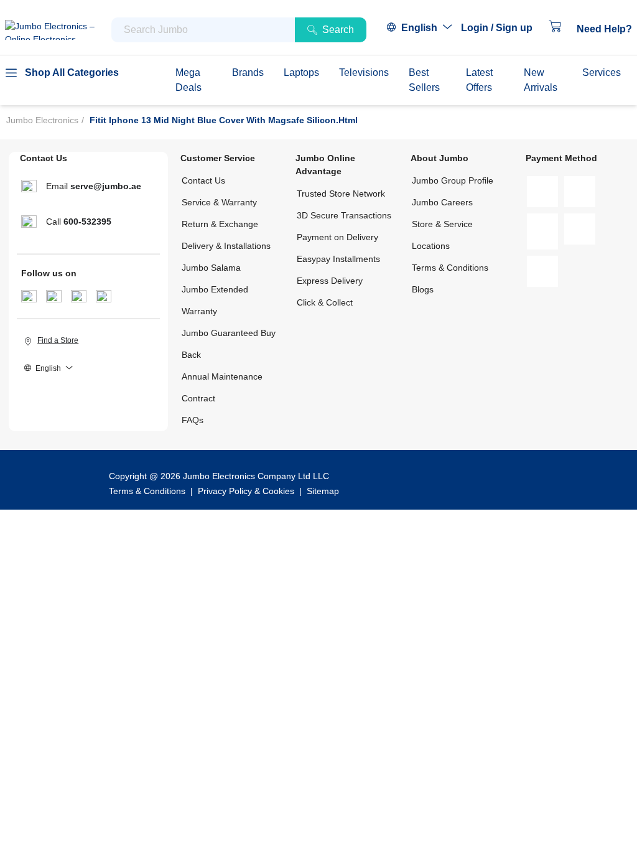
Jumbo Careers (442, 202)
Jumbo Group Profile (452, 180)
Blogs (423, 289)
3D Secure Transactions (344, 215)
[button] (503, 28)
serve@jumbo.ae (105, 186)
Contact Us (203, 180)
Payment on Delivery (337, 237)
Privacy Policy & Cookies (246, 491)
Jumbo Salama (211, 268)
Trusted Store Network (341, 193)
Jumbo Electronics (42, 120)
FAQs (192, 420)
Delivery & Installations (226, 246)
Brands (248, 72)
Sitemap (323, 491)
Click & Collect (325, 302)
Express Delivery (330, 281)
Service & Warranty (219, 202)
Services (601, 72)
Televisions (364, 72)
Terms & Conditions (450, 268)
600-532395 (87, 222)
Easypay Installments (338, 259)
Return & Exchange (220, 224)
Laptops (301, 72)
